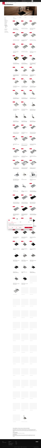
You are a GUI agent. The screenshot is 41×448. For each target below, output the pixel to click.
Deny (12, 227)
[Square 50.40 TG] (33, 256)
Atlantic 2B (14, 375)
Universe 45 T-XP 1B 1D (23, 155)
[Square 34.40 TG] (16, 279)
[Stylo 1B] (24, 175)
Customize (20, 227)
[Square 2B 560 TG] (16, 256)
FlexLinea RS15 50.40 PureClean (33, 62)
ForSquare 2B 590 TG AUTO (16, 236)
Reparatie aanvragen (4, 442)
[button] (26, 1)
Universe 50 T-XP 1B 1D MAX (32, 143)
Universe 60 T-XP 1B (15, 143)
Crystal (5, 27)
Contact (33, 2)
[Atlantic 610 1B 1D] (24, 348)
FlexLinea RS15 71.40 (15, 85)
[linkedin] (37, 441)
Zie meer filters (14, 18)
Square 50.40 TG (14, 271)
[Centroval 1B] (16, 186)
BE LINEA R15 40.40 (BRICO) (24, 421)
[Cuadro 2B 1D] (33, 279)
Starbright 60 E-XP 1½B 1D (32, 155)
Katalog (28, 2)
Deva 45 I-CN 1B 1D (15, 294)
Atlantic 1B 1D (14, 340)
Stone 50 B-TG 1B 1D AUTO (32, 213)
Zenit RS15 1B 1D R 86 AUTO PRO (24, 39)
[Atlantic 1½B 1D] (24, 290)
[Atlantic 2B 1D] (24, 371)
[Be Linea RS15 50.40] (33, 105)
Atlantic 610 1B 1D (23, 352)
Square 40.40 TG (23, 271)
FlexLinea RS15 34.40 (23, 97)
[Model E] (24, 186)
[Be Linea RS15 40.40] (16, 116)
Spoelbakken (5, 25)
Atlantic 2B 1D (22, 375)
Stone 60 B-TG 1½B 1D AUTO (16, 213)
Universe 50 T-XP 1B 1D (15, 155)
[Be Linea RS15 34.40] (24, 116)
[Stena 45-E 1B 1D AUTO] (16, 175)
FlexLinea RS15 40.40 (15, 97)
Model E (22, 190)
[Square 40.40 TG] (24, 267)
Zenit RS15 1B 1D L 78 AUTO (32, 39)
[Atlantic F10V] (16, 360)
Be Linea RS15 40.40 (15, 120)
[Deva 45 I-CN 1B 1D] (16, 290)
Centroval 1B (14, 190)
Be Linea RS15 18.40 (32, 120)
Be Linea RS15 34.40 (23, 120)
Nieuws (16, 442)
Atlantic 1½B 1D (23, 294)
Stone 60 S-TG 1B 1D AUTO (32, 190)
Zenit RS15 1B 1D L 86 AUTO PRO (16, 39)
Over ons (30, 2)
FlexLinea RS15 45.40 (32, 85)
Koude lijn (5, 23)
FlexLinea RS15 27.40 (32, 97)
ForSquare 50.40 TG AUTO (32, 236)
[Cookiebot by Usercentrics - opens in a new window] (30, 220)
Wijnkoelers (5, 24)
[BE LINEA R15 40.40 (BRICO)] (24, 417)
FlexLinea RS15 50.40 (15, 62)
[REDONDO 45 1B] (33, 175)
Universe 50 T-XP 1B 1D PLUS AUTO (24, 143)
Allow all (28, 227)
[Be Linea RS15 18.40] (33, 116)
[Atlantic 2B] (33, 360)
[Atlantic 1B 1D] (24, 325)
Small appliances (6, 31)
